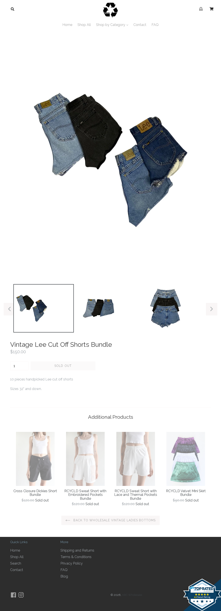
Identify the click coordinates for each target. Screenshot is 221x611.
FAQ (155, 25)
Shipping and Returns (77, 550)
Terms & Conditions (76, 557)
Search (15, 563)
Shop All (84, 25)
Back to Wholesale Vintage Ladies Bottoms (114, 520)
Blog (64, 576)
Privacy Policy (71, 563)
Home (67, 25)
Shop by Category (111, 25)
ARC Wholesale (132, 595)
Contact (139, 25)
